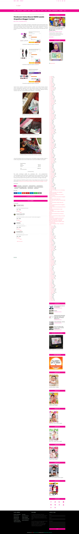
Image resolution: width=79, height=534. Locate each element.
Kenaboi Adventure (17, 514)
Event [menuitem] (46, 10)
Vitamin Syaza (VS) (20, 214)
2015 (51, 259)
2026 (51, 76)
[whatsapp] (51, 507)
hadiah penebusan (32, 185)
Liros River (23, 514)
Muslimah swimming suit (39, 187)
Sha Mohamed (19, 231)
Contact (21, 0)
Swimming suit (30, 188)
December (52, 87)
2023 (51, 113)
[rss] (55, 507)
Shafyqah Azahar (20, 205)
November (52, 88)
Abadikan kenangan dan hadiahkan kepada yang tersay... (55, 193)
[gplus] (64, 1)
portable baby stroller (23, 188)
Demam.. (55, 310)
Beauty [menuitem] (29, 10)
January (51, 85)
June (51, 79)
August (51, 77)
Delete (20, 209)
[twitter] (59, 1)
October (52, 102)
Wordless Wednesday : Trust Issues (55, 219)
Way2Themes (36, 532)
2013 (51, 287)
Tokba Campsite (25, 517)
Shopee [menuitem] (49, 10)
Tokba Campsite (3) (17, 521)
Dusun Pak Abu (16, 515)
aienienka (18, 223)
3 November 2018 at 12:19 (20, 206)
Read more (51, 37)
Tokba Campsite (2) (25, 518)
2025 (51, 86)
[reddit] (63, 502)
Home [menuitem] (15, 10)
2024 (51, 99)
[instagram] (60, 1)
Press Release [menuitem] (55, 10)
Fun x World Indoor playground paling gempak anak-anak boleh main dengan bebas (57, 29)
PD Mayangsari (16, 518)
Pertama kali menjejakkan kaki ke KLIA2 (56, 218)
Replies (18, 211)
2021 (51, 142)
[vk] (55, 505)
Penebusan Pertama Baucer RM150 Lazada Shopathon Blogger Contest (32, 181)
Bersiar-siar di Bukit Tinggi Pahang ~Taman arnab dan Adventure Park (59, 327)
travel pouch (18, 14)
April (51, 82)
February (52, 84)
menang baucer (30, 187)
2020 (51, 157)
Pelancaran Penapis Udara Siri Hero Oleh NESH (59, 306)
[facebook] (57, 1)
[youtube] (63, 505)
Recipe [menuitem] (42, 10)
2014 (51, 274)
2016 (51, 245)
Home (15, 0)
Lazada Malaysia (39, 185)
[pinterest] (62, 1)
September (52, 103)
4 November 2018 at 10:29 (20, 224)
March (51, 83)
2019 (51, 172)
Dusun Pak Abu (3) (25, 520)
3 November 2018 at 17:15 (20, 215)
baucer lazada (25, 185)
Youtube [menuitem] (60, 10)
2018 (51, 186)
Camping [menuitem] (25, 10)
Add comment (19, 241)
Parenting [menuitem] (34, 10)
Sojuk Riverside (16, 517)
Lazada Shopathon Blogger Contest (20, 187)
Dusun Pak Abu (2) (25, 515)
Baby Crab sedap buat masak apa (55, 220)
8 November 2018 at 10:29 (20, 233)
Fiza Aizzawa (16, 21)
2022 (51, 128)
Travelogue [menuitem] (19, 10)
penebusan (16, 188)
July (51, 78)
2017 (51, 235)
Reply (17, 209)
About (18, 0)
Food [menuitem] (39, 10)
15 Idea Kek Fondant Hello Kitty (54, 199)
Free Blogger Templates (48, 532)
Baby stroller (19, 185)
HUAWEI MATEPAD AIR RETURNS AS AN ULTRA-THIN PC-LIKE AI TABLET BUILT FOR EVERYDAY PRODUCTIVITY (59, 317)
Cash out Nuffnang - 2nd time (59, 321)
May (51, 81)
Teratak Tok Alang (17, 520)
